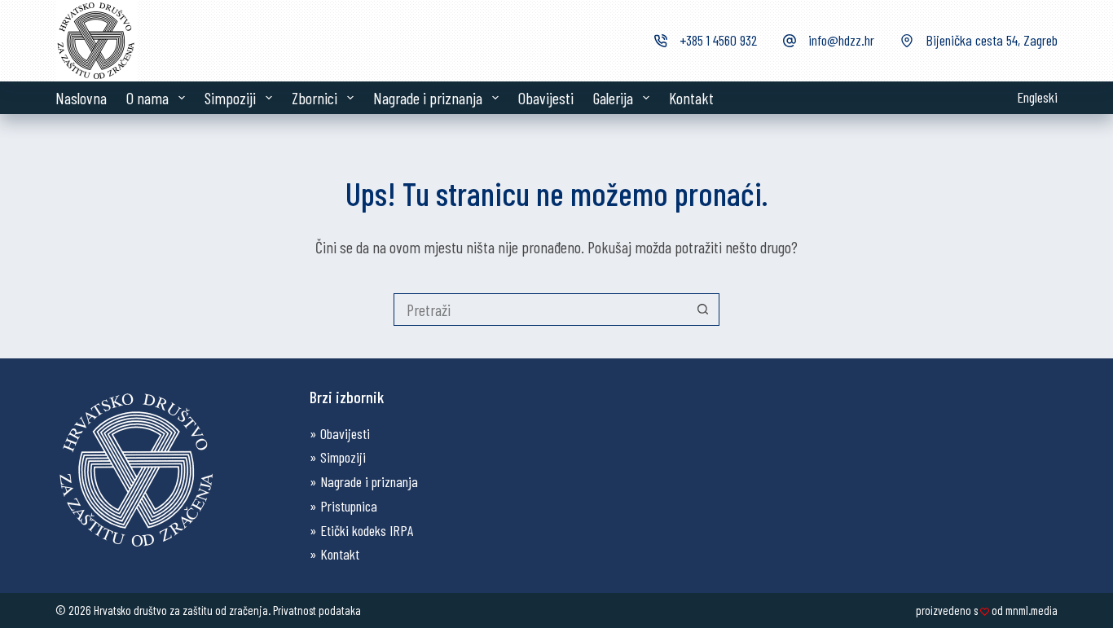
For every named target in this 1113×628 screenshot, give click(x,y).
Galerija (613, 98)
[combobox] (541, 309)
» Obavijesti (340, 433)
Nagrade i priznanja (427, 98)
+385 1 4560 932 (718, 40)
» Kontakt (334, 554)
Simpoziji (230, 98)
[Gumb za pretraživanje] (703, 309)
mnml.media (1031, 610)
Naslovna (81, 98)
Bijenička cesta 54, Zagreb (992, 40)
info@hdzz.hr (841, 40)
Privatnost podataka (317, 610)
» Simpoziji (338, 457)
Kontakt (691, 98)
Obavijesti (546, 98)
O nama (147, 98)
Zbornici (314, 98)
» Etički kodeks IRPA (361, 530)
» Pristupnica (343, 506)
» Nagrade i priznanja (364, 481)
